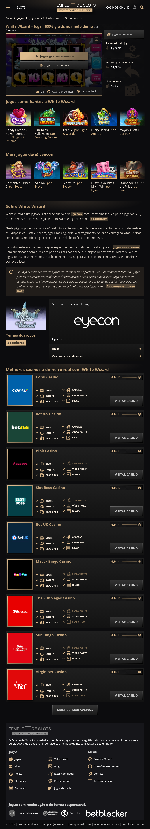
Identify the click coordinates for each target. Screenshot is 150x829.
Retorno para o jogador (120, 62)
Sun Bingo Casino (51, 635)
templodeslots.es (80, 824)
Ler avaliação (90, 91)
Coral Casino (47, 377)
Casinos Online (118, 7)
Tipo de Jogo (113, 81)
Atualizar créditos (63, 91)
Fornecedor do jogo (117, 43)
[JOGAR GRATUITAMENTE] (18, 117)
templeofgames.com (54, 824)
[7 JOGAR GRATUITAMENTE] (75, 117)
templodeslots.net (133, 824)
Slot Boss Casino (50, 487)
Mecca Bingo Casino (53, 561)
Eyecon (77, 214)
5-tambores (99, 219)
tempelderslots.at (29, 824)
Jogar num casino (122, 34)
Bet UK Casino (48, 524)
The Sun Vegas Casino (55, 598)
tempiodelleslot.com (106, 824)
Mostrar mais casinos (75, 710)
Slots (21, 7)
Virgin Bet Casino (51, 671)
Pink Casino (46, 451)
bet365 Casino (48, 414)
